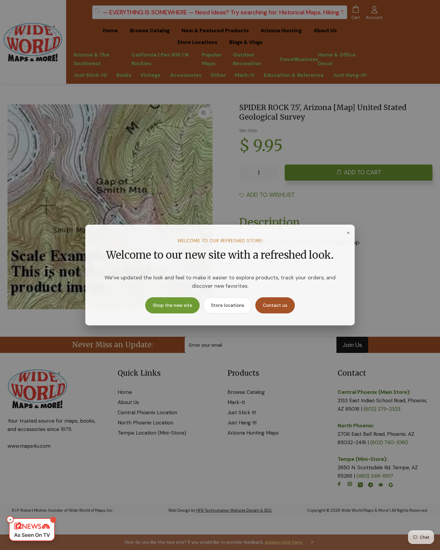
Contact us (275, 305)
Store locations (227, 305)
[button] (32, 529)
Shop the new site (172, 305)
